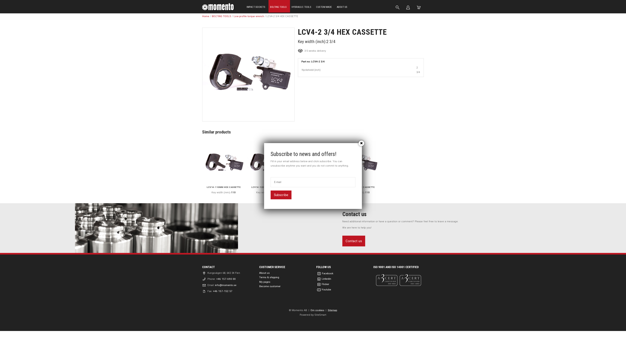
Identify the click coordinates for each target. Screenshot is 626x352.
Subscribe (281, 195)
